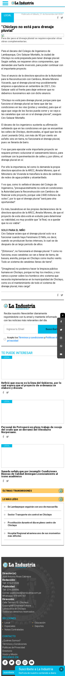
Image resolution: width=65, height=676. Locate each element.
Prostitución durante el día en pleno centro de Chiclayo (32, 524)
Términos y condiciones (31, 337)
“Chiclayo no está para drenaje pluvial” (27, 29)
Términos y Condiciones (14, 644)
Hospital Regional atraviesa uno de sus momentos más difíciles (34, 534)
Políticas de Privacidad (13, 647)
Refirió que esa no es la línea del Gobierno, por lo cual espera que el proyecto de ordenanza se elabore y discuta (31, 385)
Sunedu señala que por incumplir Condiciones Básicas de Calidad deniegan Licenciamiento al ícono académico (29, 474)
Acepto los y (32, 339)
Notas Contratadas (14, 629)
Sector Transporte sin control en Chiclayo (30, 514)
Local (7, 357)
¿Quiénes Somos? (11, 640)
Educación (40, 622)
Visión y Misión (10, 654)
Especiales (10, 626)
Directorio (7, 651)
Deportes (39, 626)
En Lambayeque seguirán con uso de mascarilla (33, 507)
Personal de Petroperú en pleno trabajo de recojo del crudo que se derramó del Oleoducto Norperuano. (31, 430)
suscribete (9, 672)
